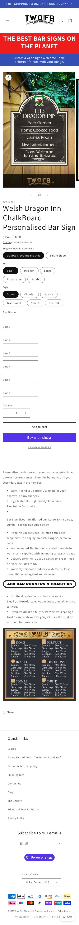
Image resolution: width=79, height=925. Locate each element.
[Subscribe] (58, 843)
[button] (7, 20)
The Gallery (15, 801)
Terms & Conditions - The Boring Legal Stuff (35, 757)
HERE (66, 617)
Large (47, 270)
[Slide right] (48, 195)
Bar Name (9, 312)
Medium (29, 270)
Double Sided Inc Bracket (23, 255)
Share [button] (10, 712)
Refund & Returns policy (23, 766)
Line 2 (7, 340)
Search (12, 748)
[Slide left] (31, 195)
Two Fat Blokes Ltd (24, 911)
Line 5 (7, 379)
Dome (11, 294)
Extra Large (14, 279)
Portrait (54, 303)
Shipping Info (16, 775)
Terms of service (40, 916)
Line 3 (7, 353)
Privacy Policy (16, 818)
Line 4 (7, 366)
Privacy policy (22, 916)
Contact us (14, 783)
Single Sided (58, 255)
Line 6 (7, 393)
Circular (29, 294)
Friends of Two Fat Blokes (24, 809)
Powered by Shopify (44, 911)
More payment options (39, 446)
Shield (35, 303)
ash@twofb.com (25, 601)
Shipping (7, 242)
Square (48, 294)
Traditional (14, 303)
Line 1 (7, 326)
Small (10, 270)
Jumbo (36, 279)
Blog (10, 792)
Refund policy (65, 911)
